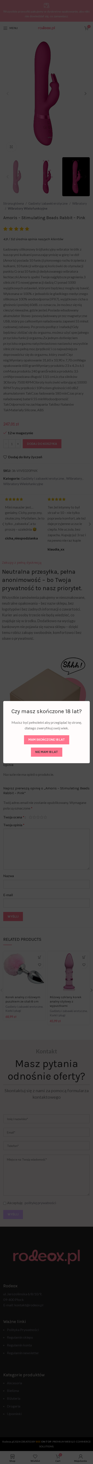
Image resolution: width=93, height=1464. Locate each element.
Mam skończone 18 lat (46, 739)
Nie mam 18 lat (46, 751)
